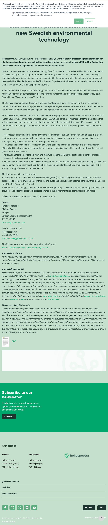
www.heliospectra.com (60, 276)
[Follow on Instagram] (12, 507)
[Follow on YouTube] (34, 507)
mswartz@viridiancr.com (13, 222)
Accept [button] (78, 21)
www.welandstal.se (51, 296)
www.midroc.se (16, 299)
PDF (14, 341)
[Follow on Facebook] (5, 507)
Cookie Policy (25, 518)
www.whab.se (52, 299)
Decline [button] (90, 21)
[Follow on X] (20, 507)
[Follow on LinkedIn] (27, 507)
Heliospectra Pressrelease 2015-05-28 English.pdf (25, 247)
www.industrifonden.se (94, 296)
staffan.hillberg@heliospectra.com (18, 238)
